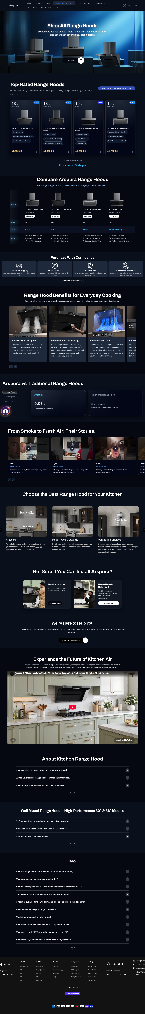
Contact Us (108, 603)
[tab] (9, 392)
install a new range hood (19, 544)
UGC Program (75, 970)
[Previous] (11, 366)
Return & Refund (93, 970)
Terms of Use (92, 980)
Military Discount (76, 977)
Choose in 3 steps (72, 165)
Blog (54, 977)
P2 (21, 973)
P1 (21, 970)
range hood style (66, 544)
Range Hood (24, 966)
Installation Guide (120, 88)
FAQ (130, 88)
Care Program (75, 966)
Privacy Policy (92, 977)
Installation (40, 966)
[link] (72, 29)
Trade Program (75, 973)
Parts (22, 980)
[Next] (15, 366)
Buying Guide (106, 88)
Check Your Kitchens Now (71, 640)
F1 (21, 977)
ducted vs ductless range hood (118, 544)
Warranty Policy (92, 973)
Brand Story (56, 966)
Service (38, 973)
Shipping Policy (92, 966)
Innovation (56, 973)
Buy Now (71, 60)
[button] (64, 3)
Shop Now (29, 216)
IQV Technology (58, 970)
